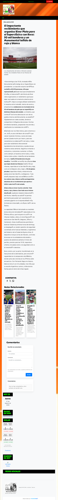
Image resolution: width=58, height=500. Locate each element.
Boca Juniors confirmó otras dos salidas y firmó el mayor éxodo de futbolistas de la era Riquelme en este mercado (8, 314)
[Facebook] (54, 1)
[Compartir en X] (10, 281)
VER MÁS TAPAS (7, 465)
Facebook (8, 450)
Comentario (10, 357)
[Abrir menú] (3, 18)
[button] (45, 1)
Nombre (9, 351)
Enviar (29, 374)
